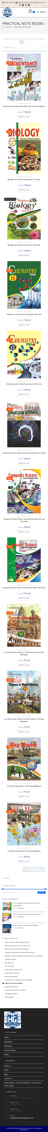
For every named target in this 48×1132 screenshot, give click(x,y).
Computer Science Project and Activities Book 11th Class (24, 453)
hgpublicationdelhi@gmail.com (22, 1118)
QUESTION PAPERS (11, 987)
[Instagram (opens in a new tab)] (26, 5)
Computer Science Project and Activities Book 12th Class (24, 588)
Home (6, 1070)
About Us (7, 1066)
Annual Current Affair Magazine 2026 (17, 942)
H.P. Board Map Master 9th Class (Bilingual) (24, 851)
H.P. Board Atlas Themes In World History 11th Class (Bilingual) (24, 720)
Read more (24, 255)
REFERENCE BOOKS (11, 994)
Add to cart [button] (24, 116)
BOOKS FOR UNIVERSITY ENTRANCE (17, 949)
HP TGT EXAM (9, 966)
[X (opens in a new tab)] (19, 5)
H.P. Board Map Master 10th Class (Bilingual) (24, 786)
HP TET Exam (9, 963)
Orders (6, 1037)
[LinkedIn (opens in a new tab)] (28, 5)
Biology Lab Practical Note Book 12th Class (24, 245)
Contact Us (8, 1079)
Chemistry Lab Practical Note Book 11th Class (24, 314)
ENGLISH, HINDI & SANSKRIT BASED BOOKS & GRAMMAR (24, 956)
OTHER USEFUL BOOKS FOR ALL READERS (18, 980)
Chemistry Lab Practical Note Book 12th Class (24, 384)
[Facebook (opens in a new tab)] (23, 5)
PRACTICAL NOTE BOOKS (22, 27)
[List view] (26, 42)
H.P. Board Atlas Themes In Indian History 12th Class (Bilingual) (24, 653)
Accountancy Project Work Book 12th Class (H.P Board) (24, 106)
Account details (10, 1050)
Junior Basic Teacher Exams (14, 970)
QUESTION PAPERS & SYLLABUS (15, 990)
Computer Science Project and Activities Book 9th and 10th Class (24, 520)
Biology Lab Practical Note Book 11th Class (24, 179)
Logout (6, 1054)
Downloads (8, 1042)
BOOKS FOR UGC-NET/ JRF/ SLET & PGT (17, 946)
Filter (41, 893)
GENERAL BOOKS (10, 959)
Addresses (8, 1046)
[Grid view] (21, 42)
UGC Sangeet (9, 997)
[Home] (3, 27)
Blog (5, 1074)
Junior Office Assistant (12, 973)
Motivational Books (11, 977)
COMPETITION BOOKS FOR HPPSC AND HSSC (20, 952)
